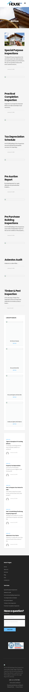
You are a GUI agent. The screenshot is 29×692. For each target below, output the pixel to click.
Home (5, 567)
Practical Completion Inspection (11, 97)
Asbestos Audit (13, 259)
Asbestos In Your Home (12, 535)
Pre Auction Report (11, 178)
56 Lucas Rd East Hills (14, 368)
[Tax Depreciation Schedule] (14, 125)
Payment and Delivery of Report (15, 685)
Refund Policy (10, 687)
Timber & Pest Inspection (12, 292)
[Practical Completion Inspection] (14, 82)
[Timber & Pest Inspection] (14, 281)
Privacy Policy (19, 687)
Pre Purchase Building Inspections (12, 220)
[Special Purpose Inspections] (14, 39)
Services (6, 572)
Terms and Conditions (15, 682)
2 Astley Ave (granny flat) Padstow (14, 421)
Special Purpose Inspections (14, 51)
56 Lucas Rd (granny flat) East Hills (14, 394)
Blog (5, 575)
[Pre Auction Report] (14, 165)
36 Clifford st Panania (14, 341)
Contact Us (6, 580)
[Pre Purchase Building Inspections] (14, 205)
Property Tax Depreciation (13, 465)
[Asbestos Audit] (14, 249)
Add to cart (21, 322)
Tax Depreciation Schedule (14, 138)
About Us (6, 569)
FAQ (5, 577)
